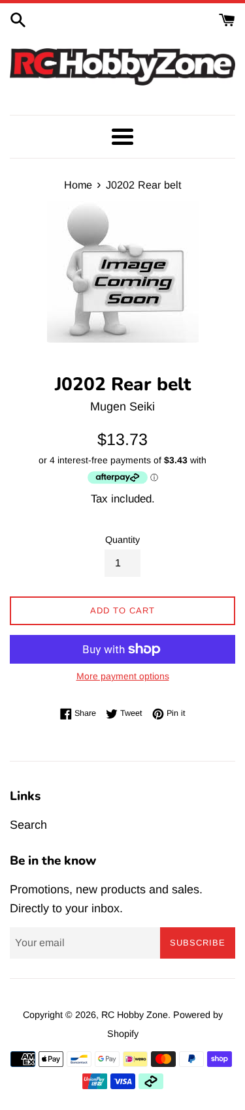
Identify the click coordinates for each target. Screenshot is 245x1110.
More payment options (122, 676)
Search (28, 824)
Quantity (122, 539)
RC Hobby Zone (134, 1015)
